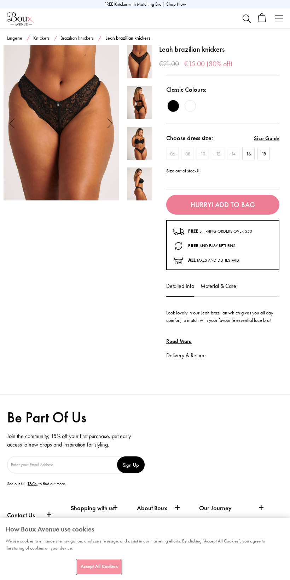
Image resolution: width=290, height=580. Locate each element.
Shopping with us (92, 508)
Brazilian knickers (77, 38)
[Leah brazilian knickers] (61, 123)
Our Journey (215, 508)
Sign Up (131, 465)
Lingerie (14, 38)
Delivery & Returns (186, 355)
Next (110, 122)
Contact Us (21, 515)
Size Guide (266, 138)
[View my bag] (262, 21)
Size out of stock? (182, 171)
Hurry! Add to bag (223, 204)
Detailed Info (180, 286)
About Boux (152, 508)
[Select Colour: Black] (173, 106)
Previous (12, 122)
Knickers (41, 38)
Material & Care (218, 286)
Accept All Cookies (99, 566)
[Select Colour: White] (190, 106)
